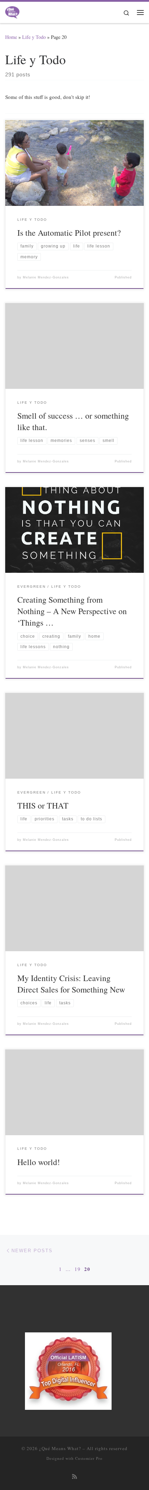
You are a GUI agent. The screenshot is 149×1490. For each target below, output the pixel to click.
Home (11, 37)
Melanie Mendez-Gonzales (46, 277)
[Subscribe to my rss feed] (74, 1476)
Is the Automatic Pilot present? (69, 232)
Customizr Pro (89, 1458)
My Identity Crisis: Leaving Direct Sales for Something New (71, 983)
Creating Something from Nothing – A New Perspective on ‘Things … (72, 611)
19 (77, 1269)
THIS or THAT (43, 805)
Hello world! (38, 1161)
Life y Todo (34, 37)
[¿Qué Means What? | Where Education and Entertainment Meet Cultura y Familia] (12, 11)
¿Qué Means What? (60, 1448)
